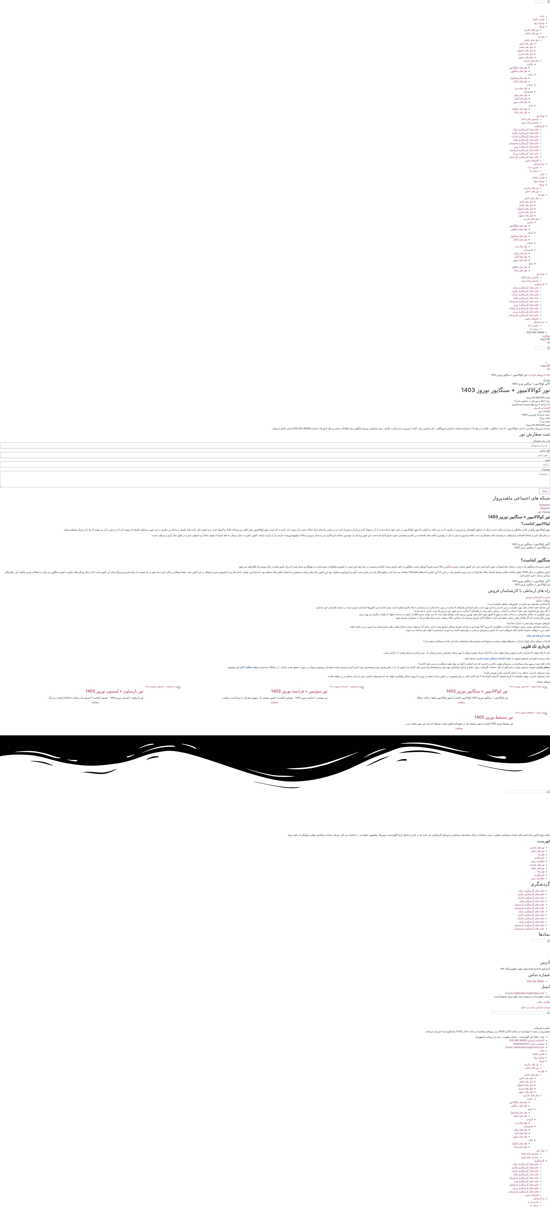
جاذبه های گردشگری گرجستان (524, 157)
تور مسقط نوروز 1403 (494, 717)
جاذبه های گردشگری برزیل (526, 153)
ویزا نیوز (540, 115)
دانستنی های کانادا (530, 119)
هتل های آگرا (521, 98)
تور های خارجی (531, 29)
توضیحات (545, 469)
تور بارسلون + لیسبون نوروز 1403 (114, 691)
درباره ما (534, 170)
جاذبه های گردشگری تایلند (526, 139)
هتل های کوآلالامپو (518, 67)
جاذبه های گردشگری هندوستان (524, 143)
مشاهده (461, 702)
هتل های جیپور (520, 102)
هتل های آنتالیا (520, 81)
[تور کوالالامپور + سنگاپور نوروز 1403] (528, 687)
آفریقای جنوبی (532, 160)
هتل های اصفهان (525, 50)
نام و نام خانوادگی (541, 441)
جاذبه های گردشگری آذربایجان (524, 150)
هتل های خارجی (531, 60)
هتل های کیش (526, 43)
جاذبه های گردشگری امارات (525, 136)
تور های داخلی (532, 33)
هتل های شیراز (525, 53)
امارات (529, 84)
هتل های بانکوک (519, 108)
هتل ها (541, 36)
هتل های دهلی (520, 95)
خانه (542, 16)
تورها (542, 26)
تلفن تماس (545, 450)
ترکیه (530, 74)
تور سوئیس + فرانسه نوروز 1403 (299, 691)
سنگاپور (448, 566)
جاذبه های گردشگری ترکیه (526, 129)
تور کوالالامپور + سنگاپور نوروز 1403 (477, 691)
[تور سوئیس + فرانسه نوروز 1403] (346, 687)
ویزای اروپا (539, 22)
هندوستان (528, 91)
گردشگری (539, 126)
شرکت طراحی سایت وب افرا (535, 1007)
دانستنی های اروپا (530, 122)
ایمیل (547, 460)
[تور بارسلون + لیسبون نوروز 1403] (162, 687)
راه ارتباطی (538, 163)
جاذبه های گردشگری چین (526, 146)
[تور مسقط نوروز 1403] (530, 713)
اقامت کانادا (538, 19)
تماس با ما (533, 167)
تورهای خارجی (536, 374)
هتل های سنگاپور (519, 71)
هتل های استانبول (518, 77)
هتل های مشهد (526, 57)
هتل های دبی (521, 88)
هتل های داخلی (531, 40)
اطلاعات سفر (537, 861)
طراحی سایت (543, 1001)
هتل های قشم (526, 47)
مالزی (530, 64)
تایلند (530, 105)
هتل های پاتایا (520, 112)
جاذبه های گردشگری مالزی (525, 132)
